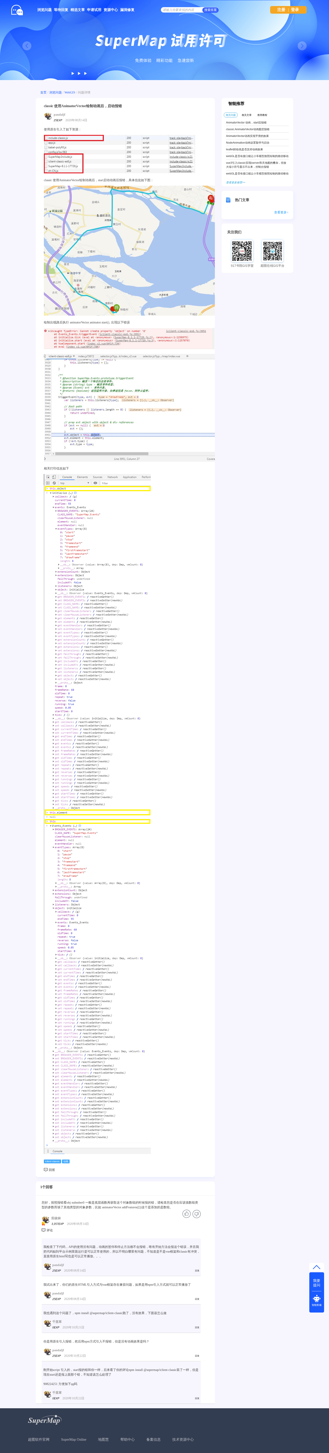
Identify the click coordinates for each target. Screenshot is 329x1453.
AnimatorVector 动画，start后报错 (246, 122)
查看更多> (281, 212)
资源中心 (111, 10)
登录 (295, 9)
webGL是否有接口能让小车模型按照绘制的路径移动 (257, 156)
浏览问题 (44, 10)
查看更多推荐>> (235, 182)
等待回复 (61, 10)
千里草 (57, 1321)
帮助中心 (127, 1439)
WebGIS (69, 92)
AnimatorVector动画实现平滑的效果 (247, 136)
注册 (281, 9)
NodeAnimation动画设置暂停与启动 (247, 142)
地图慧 (103, 1439)
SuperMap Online (73, 1439)
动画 (65, 1161)
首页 (43, 92)
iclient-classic (52, 1161)
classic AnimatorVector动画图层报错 (247, 129)
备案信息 (153, 1439)
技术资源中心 (183, 1439)
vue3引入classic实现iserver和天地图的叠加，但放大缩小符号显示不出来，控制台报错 (256, 164)
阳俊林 (56, 1218)
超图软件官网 (38, 1439)
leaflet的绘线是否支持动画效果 (244, 149)
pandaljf (59, 114)
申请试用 (94, 10)
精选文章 (77, 10)
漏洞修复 (127, 10)
